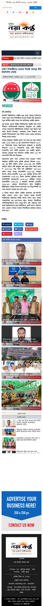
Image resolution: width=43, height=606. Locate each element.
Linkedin (7, 229)
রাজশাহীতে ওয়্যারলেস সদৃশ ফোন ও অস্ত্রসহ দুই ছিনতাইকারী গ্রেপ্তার (20, 321)
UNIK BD (26, 604)
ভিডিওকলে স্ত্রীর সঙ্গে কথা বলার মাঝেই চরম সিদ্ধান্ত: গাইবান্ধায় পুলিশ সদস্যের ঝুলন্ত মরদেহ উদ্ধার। (20, 341)
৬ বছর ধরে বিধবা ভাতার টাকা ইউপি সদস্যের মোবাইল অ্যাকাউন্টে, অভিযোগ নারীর (20, 262)
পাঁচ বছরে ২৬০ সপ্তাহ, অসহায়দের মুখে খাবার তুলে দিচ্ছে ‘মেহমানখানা (20, 407)
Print (19, 234)
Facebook (7, 224)
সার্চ (35, 8)
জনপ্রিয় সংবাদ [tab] (22, 417)
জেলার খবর (16, 65)
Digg (30, 224)
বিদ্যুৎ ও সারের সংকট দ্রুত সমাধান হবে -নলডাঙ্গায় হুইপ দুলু (17, 376)
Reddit (19, 229)
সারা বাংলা (23, 65)
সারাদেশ (29, 65)
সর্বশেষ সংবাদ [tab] (22, 414)
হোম (6, 65)
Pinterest (7, 234)
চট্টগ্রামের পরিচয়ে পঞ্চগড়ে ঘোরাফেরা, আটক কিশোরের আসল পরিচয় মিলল (19, 284)
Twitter (19, 224)
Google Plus (32, 229)
